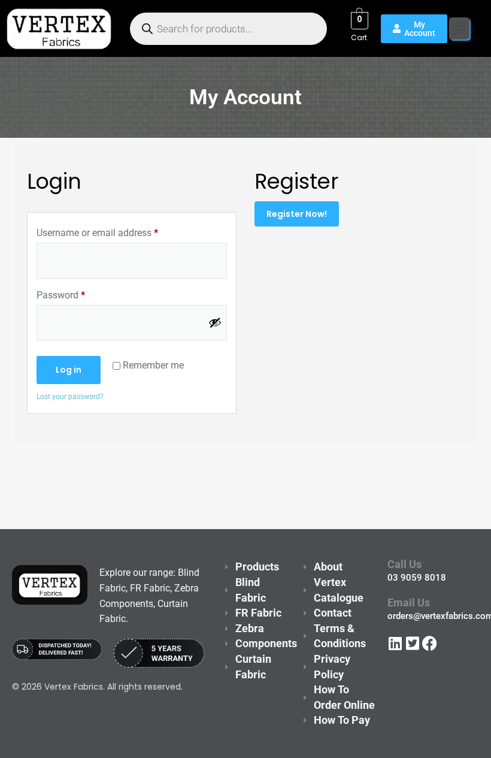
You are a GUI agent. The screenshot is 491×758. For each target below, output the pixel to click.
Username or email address (97, 232)
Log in (68, 370)
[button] (459, 28)
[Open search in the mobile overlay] (228, 29)
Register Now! (296, 214)
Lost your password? (70, 396)
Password (61, 295)
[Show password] (215, 322)
